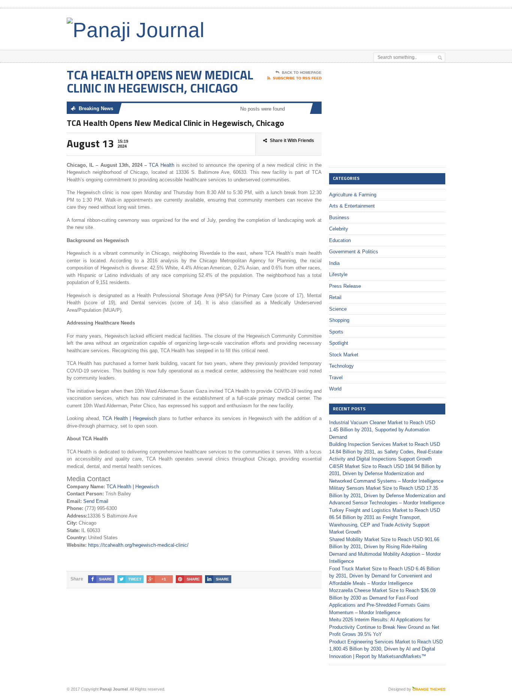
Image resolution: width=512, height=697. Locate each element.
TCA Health (161, 165)
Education (340, 240)
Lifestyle (338, 274)
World (335, 389)
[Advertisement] (357, 27)
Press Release (345, 286)
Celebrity (338, 229)
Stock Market (343, 354)
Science (338, 309)
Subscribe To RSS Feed (297, 78)
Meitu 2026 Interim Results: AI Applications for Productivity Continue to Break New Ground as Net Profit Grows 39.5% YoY (384, 627)
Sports (336, 332)
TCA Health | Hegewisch (129, 418)
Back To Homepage (302, 72)
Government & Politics (353, 251)
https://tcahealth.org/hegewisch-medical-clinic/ (138, 545)
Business (339, 217)
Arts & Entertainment (352, 206)
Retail (335, 297)
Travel (336, 377)
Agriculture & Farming (352, 194)
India (334, 263)
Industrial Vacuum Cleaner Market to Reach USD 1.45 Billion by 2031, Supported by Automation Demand (382, 430)
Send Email (95, 501)
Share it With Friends (292, 140)
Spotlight (338, 343)
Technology (341, 366)
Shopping (339, 320)
